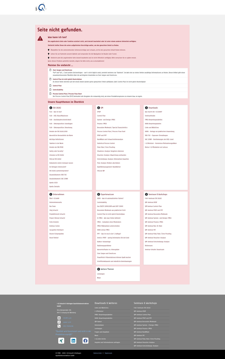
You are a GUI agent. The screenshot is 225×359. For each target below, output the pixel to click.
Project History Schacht (57, 218)
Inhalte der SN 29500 (56, 147)
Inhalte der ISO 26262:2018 (58, 131)
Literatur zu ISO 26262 (56, 155)
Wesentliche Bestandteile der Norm (61, 135)
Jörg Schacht (53, 210)
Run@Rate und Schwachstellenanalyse (110, 139)
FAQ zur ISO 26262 (55, 159)
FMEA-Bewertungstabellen (103, 315)
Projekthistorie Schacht (57, 214)
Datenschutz (98, 353)
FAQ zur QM (101, 171)
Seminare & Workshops (158, 194)
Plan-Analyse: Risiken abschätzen (108, 163)
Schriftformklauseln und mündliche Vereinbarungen (114, 261)
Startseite (63, 54)
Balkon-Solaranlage (104, 242)
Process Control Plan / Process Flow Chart (67, 94)
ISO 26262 (57, 108)
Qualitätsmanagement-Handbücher (109, 167)
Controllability (58, 90)
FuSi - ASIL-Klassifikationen (58, 116)
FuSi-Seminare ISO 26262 (153, 198)
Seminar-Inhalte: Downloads (154, 249)
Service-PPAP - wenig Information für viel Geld (113, 238)
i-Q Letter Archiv (100, 339)
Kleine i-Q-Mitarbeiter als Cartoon (156, 147)
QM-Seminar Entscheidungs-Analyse (157, 242)
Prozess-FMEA (102, 124)
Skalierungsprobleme (104, 246)
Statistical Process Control (106, 143)
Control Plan (57, 86)
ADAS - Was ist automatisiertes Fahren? (110, 198)
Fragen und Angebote (102, 332)
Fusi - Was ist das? (55, 112)
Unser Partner (53, 238)
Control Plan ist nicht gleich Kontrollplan (67, 79)
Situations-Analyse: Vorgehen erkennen (110, 151)
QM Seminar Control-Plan (153, 206)
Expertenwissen (107, 194)
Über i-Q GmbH (54, 198)
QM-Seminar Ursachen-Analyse (155, 238)
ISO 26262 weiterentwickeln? (59, 171)
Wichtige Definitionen (56, 139)
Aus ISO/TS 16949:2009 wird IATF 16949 (110, 206)
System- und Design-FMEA (106, 120)
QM (102, 108)
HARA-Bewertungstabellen (103, 318)
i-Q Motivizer (99, 311)
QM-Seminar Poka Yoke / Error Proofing (158, 234)
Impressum (108, 353)
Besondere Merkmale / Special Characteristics (112, 127)
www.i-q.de (67, 322)
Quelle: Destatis (54, 186)
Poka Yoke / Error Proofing (106, 147)
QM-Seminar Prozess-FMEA (154, 222)
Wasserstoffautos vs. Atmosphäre (108, 249)
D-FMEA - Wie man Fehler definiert (108, 218)
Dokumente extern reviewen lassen (61, 163)
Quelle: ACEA (53, 183)
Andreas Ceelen (54, 226)
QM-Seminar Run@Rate (141, 332)
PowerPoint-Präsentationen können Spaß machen (114, 257)
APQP (99, 112)
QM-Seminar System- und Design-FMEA (158, 218)
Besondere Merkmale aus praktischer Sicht (111, 210)
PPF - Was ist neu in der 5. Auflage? (109, 234)
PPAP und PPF (102, 135)
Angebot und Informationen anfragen (107, 342)
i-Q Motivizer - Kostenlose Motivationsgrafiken (161, 143)
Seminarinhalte (150, 116)
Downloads (153, 108)
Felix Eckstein (54, 222)
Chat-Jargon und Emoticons (62, 70)
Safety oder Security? (56, 151)
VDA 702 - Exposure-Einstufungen (156, 135)
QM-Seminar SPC (150, 230)
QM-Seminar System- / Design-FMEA (146, 325)
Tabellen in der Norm (56, 143)
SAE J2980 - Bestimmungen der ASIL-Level (159, 139)
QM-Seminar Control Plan (142, 315)
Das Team (52, 206)
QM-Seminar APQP (151, 202)
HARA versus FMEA (103, 230)
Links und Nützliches (152, 127)
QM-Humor (98, 321)
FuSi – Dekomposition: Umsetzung (60, 127)
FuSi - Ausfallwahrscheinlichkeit (60, 120)
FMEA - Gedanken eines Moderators (109, 222)
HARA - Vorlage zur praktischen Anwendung (159, 131)
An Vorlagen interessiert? (57, 167)
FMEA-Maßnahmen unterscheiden (108, 226)
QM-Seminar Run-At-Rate (153, 226)
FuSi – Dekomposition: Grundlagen (61, 124)
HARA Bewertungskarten (153, 124)
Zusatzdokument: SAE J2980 (58, 179)
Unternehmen (58, 194)
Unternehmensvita (55, 202)
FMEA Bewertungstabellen (153, 120)
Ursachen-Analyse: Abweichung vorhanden (111, 155)
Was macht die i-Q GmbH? (153, 112)
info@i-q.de (67, 318)
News (99, 278)
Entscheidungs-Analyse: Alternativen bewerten (113, 159)
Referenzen (149, 246)
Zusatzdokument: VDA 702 (58, 175)
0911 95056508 (68, 326)
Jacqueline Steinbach (56, 230)
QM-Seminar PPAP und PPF (154, 210)
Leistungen (101, 274)
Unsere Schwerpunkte (56, 234)
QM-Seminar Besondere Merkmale (156, 214)
